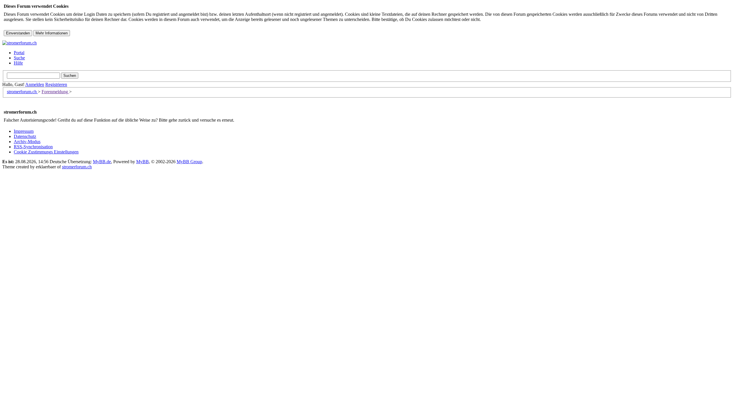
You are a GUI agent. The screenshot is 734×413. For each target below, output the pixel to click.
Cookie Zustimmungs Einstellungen (46, 151)
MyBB (142, 161)
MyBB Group (189, 161)
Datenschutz (25, 136)
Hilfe (18, 63)
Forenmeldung (55, 91)
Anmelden (34, 84)
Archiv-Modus (27, 141)
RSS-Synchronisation (33, 146)
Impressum (24, 131)
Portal (19, 52)
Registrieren (56, 84)
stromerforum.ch (22, 91)
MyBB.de (102, 161)
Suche (19, 57)
